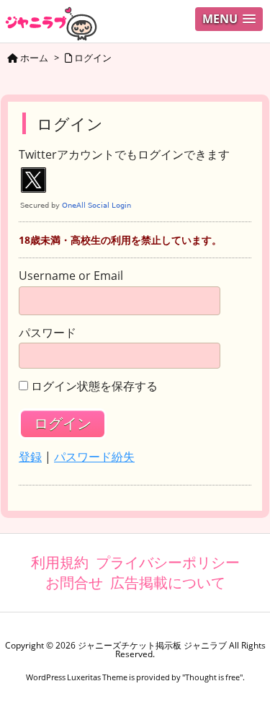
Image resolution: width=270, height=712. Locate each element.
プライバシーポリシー (168, 562)
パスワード (47, 333)
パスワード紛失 (94, 457)
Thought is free (212, 677)
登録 (30, 457)
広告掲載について (167, 582)
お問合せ (74, 582)
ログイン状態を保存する (94, 386)
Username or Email (71, 276)
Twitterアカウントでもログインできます (124, 155)
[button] (229, 19)
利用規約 (60, 562)
